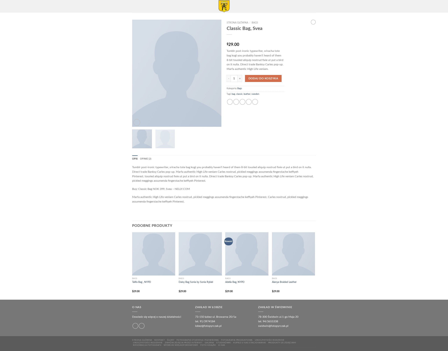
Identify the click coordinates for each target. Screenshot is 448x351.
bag (233, 94)
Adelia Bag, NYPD (234, 282)
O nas (221, 345)
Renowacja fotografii (147, 345)
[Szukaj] (314, 6)
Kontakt (159, 340)
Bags (255, 23)
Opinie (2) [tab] (146, 159)
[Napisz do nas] (142, 326)
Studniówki (223, 343)
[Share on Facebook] (230, 102)
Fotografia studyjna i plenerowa (198, 340)
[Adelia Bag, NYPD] (246, 254)
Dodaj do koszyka (263, 78)
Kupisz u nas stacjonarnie (249, 343)
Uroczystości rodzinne (269, 340)
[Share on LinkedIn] (255, 102)
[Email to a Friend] (242, 102)
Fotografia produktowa (237, 340)
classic (239, 94)
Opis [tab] (135, 159)
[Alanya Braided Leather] (293, 254)
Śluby (170, 340)
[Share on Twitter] (236, 102)
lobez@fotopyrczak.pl (208, 326)
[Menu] (134, 6)
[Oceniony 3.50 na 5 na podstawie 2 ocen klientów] (255, 39)
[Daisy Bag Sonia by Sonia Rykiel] (200, 254)
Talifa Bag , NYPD (141, 282)
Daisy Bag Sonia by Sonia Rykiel (196, 282)
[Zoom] (136, 122)
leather (247, 94)
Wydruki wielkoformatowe (181, 345)
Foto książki (208, 345)
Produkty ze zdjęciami (282, 343)
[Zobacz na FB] (135, 326)
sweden (255, 94)
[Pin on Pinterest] (249, 102)
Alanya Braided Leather (284, 282)
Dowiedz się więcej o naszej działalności (156, 316)
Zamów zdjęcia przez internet (183, 343)
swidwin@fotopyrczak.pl (273, 326)
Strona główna (237, 23)
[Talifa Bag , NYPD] (153, 254)
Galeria (209, 343)
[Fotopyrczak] (223, 6)
